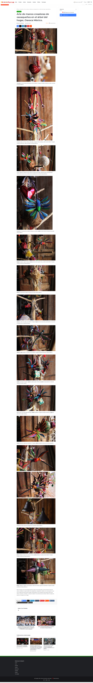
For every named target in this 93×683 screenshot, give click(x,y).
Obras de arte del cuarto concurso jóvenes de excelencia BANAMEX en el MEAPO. (49, 647)
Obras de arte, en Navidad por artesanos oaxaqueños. (22, 646)
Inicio (16, 2)
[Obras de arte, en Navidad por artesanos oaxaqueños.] (23, 641)
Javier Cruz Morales (20, 23)
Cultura (24, 2)
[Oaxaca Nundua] (7, 2)
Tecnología (44, 2)
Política (38, 2)
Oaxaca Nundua (56, 678)
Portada (20, 2)
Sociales (34, 2)
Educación (29, 2)
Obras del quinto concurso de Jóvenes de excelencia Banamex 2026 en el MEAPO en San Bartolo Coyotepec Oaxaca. (29, 4)
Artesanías (21, 9)
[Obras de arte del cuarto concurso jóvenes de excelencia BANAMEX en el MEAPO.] (49, 641)
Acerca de (90, 4)
